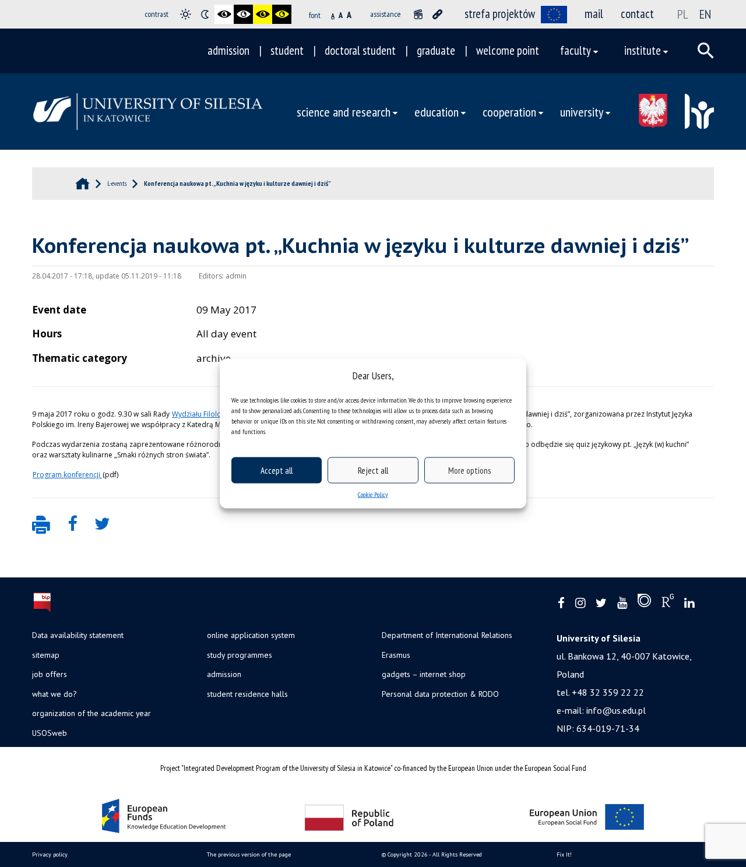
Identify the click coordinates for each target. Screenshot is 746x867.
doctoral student (360, 50)
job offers (49, 674)
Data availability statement (78, 635)
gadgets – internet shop (424, 674)
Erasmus (396, 655)
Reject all (373, 469)
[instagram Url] (580, 603)
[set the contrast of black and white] (224, 14)
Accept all (277, 469)
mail (594, 14)
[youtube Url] (622, 603)
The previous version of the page (249, 854)
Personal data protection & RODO (440, 694)
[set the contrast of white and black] (243, 14)
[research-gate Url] (667, 603)
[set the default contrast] (185, 14)
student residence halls (247, 694)
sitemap (45, 655)
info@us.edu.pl (616, 710)
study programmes (239, 655)
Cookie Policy (373, 494)
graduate (436, 50)
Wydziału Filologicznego (212, 414)
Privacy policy (50, 854)
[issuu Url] (644, 603)
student (287, 50)
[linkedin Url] (689, 603)
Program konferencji (67, 475)
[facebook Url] (561, 603)
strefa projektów (500, 14)
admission (228, 50)
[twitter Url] (601, 603)
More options (469, 469)
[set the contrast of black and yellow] (262, 14)
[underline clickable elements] (437, 14)
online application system (251, 635)
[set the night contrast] (204, 14)
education (436, 111)
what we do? (54, 694)
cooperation (509, 111)
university (581, 111)
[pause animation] (418, 14)
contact (637, 14)
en (705, 14)
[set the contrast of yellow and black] (281, 14)
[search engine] (706, 51)
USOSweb (49, 733)
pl (682, 14)
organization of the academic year (91, 713)
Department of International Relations (447, 635)
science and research (343, 111)
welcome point (507, 50)
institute (642, 50)
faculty (575, 50)
